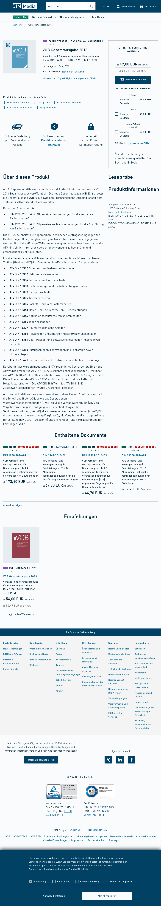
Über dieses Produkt (18, 102)
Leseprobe (43, 102)
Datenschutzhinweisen (41, 869)
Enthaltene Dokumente (19, 107)
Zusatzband (52, 394)
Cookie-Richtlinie (78, 869)
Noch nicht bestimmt (73, 71)
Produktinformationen (69, 102)
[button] (125, 6)
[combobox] (78, 6)
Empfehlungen (48, 107)
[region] (80, 872)
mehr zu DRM (141, 143)
